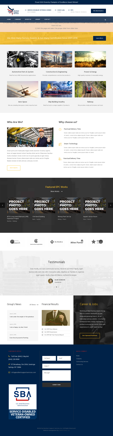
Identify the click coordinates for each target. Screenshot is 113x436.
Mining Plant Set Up (64, 216)
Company (18, 19)
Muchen (9, 221)
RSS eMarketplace (98, 11)
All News (32, 305)
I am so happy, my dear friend (18, 327)
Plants (64, 219)
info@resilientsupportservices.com (23, 372)
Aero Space (22, 102)
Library (37, 19)
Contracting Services (82, 362)
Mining (59, 219)
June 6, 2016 (13, 314)
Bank (33, 219)
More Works (55, 191)
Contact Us (79, 365)
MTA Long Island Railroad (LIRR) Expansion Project (17, 217)
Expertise (28, 19)
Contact (47, 19)
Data (84, 219)
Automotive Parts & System (22, 72)
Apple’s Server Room (90, 216)
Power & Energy (90, 72)
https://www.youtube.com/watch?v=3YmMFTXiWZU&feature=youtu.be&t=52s (81, 23)
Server (89, 219)
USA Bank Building (38, 216)
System (39, 219)
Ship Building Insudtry (56, 102)
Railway (90, 102)
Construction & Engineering (56, 72)
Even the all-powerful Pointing (19, 338)
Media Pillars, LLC (64, 430)
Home (9, 19)
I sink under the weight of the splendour (22, 317)
